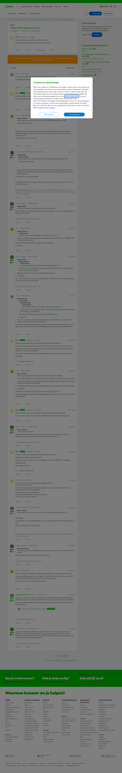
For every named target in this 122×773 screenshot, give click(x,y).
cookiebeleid (84, 101)
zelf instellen (50, 108)
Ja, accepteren (74, 114)
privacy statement (42, 103)
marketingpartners (71, 96)
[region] (62, 97)
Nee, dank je (49, 114)
